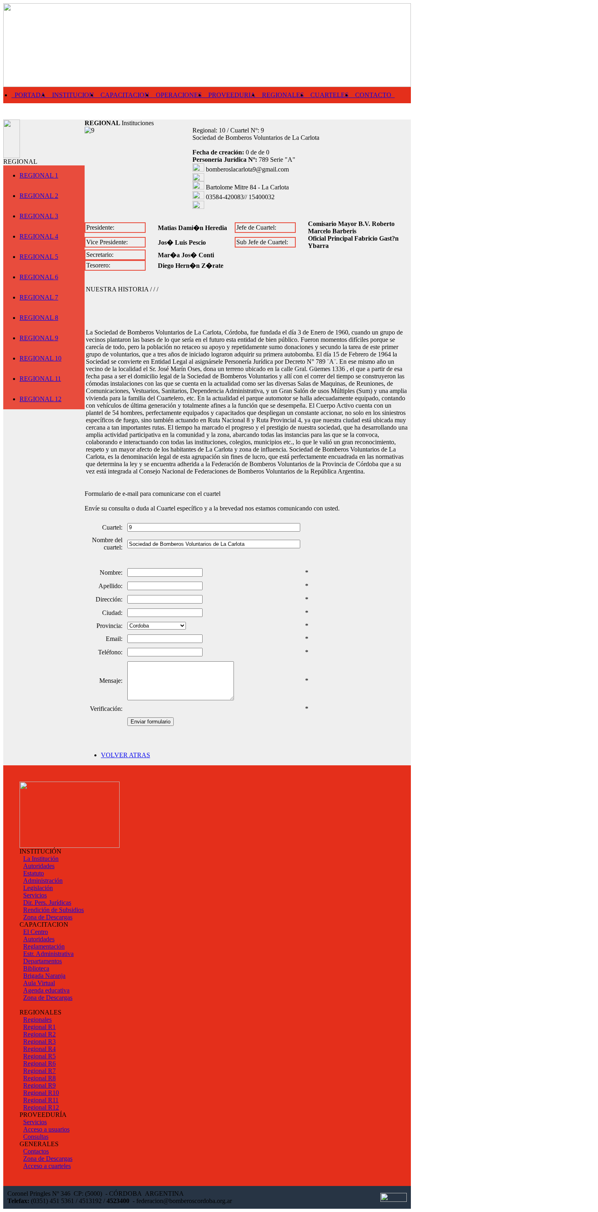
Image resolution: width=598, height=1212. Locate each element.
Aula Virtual (39, 983)
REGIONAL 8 (39, 317)
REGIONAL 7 (39, 297)
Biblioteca (36, 968)
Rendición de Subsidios (53, 909)
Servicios (35, 895)
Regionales (37, 1019)
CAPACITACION (125, 94)
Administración (43, 880)
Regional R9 (39, 1085)
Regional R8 (39, 1078)
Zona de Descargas (47, 917)
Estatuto (33, 873)
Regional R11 (41, 1100)
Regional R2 (39, 1034)
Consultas (35, 1136)
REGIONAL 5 (39, 256)
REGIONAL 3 (39, 216)
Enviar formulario (150, 722)
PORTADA (30, 94)
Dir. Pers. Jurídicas (47, 902)
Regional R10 (41, 1092)
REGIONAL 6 (39, 277)
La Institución (41, 858)
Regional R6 (39, 1063)
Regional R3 (39, 1041)
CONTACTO (373, 94)
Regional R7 (39, 1070)
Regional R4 (39, 1048)
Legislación (38, 887)
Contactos (36, 1151)
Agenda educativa (46, 990)
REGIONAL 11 (40, 378)
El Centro (35, 931)
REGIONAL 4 (39, 236)
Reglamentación (44, 946)
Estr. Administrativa (48, 953)
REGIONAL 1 (39, 175)
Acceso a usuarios (46, 1129)
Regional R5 (39, 1056)
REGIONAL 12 (40, 398)
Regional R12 (41, 1107)
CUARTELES (329, 94)
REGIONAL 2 (39, 195)
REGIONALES (283, 94)
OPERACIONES (179, 94)
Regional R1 (39, 1026)
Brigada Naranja (44, 975)
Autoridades (39, 865)
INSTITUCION (73, 94)
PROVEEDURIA (232, 94)
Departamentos (42, 961)
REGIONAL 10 (40, 358)
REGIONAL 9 (39, 337)
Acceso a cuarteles (47, 1165)
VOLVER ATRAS (125, 755)
